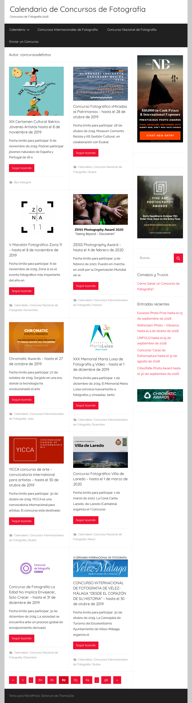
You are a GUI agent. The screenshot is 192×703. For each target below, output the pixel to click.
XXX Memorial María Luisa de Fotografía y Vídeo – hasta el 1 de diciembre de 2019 (98, 364)
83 (75, 680)
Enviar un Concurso (23, 41)
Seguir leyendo (22, 168)
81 (52, 680)
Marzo (91, 539)
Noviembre (30, 310)
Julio (31, 418)
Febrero (97, 305)
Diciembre (98, 424)
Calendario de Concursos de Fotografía (78, 9)
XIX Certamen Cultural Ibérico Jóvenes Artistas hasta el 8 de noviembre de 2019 (34, 126)
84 (87, 680)
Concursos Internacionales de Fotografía (68, 29)
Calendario (17, 29)
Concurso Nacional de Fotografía (131, 29)
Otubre (92, 172)
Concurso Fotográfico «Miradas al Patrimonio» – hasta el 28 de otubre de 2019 (100, 111)
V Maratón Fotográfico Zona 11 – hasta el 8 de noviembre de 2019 (35, 249)
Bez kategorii (22, 182)
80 (40, 680)
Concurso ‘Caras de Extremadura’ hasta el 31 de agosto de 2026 (157, 355)
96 (106, 680)
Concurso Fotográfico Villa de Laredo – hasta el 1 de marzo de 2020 (100, 478)
